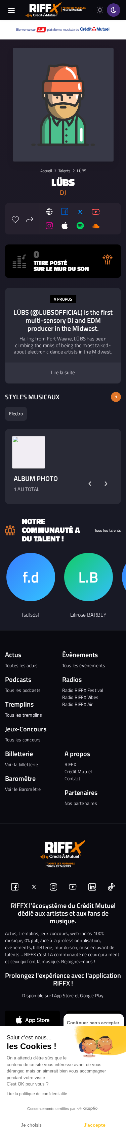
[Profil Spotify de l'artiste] (80, 225)
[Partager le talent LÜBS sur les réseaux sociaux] (29, 218)
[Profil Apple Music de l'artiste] (64, 225)
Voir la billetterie (21, 764)
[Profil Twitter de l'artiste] (80, 211)
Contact (72, 778)
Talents (64, 171)
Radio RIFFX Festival (82, 690)
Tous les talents (107, 530)
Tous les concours (23, 739)
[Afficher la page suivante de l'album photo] (106, 484)
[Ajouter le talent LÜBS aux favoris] (15, 218)
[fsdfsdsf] (30, 577)
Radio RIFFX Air (77, 704)
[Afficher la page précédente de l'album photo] (90, 484)
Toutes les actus (21, 665)
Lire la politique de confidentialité (37, 1094)
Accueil (46, 171)
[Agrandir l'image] (28, 452)
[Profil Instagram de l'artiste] (49, 225)
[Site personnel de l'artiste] (49, 211)
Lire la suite (63, 372)
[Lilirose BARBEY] (88, 577)
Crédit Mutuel (78, 771)
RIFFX (70, 764)
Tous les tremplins (23, 714)
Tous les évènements (84, 665)
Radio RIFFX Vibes (80, 697)
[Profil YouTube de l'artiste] (95, 211)
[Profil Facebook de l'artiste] (64, 211)
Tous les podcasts (23, 690)
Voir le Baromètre (23, 789)
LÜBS (81, 171)
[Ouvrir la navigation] (11, 10)
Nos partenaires (81, 803)
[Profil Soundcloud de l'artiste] (95, 225)
